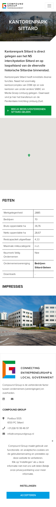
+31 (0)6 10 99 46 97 (18, 428)
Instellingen (28, 485)
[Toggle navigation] (49, 6)
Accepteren (28, 495)
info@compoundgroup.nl (20, 433)
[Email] (12, 399)
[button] (29, 155)
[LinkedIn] (3, 399)
